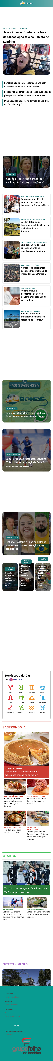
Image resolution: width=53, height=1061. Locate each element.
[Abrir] (1, 4)
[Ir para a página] (26, 3)
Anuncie (17, 1026)
